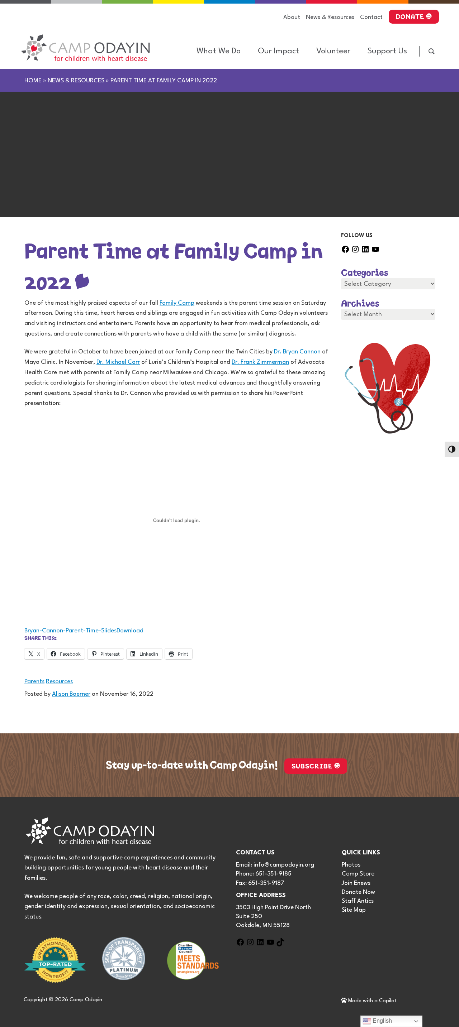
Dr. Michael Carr (118, 362)
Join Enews (356, 883)
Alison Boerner (71, 694)
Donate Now (358, 892)
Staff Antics (358, 901)
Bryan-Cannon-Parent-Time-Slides (70, 631)
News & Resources (76, 81)
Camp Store (358, 874)
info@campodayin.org (284, 865)
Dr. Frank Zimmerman (260, 362)
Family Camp (177, 303)
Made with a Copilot (372, 1001)
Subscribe (312, 765)
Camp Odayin (86, 1000)
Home (33, 81)
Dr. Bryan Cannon (297, 352)
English (381, 1021)
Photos (351, 865)
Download (130, 631)
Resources (59, 682)
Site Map (354, 910)
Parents (34, 682)
